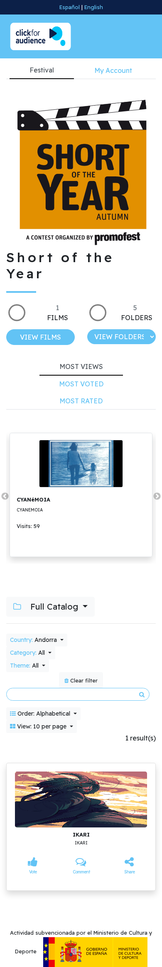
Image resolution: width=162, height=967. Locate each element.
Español (69, 7)
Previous (5, 496)
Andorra (34, 640)
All (28, 652)
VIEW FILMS (40, 337)
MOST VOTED (81, 384)
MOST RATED (81, 401)
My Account (113, 70)
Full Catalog (54, 606)
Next (157, 496)
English (93, 7)
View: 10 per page (41, 726)
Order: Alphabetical (44, 713)
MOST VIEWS (81, 366)
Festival (41, 70)
